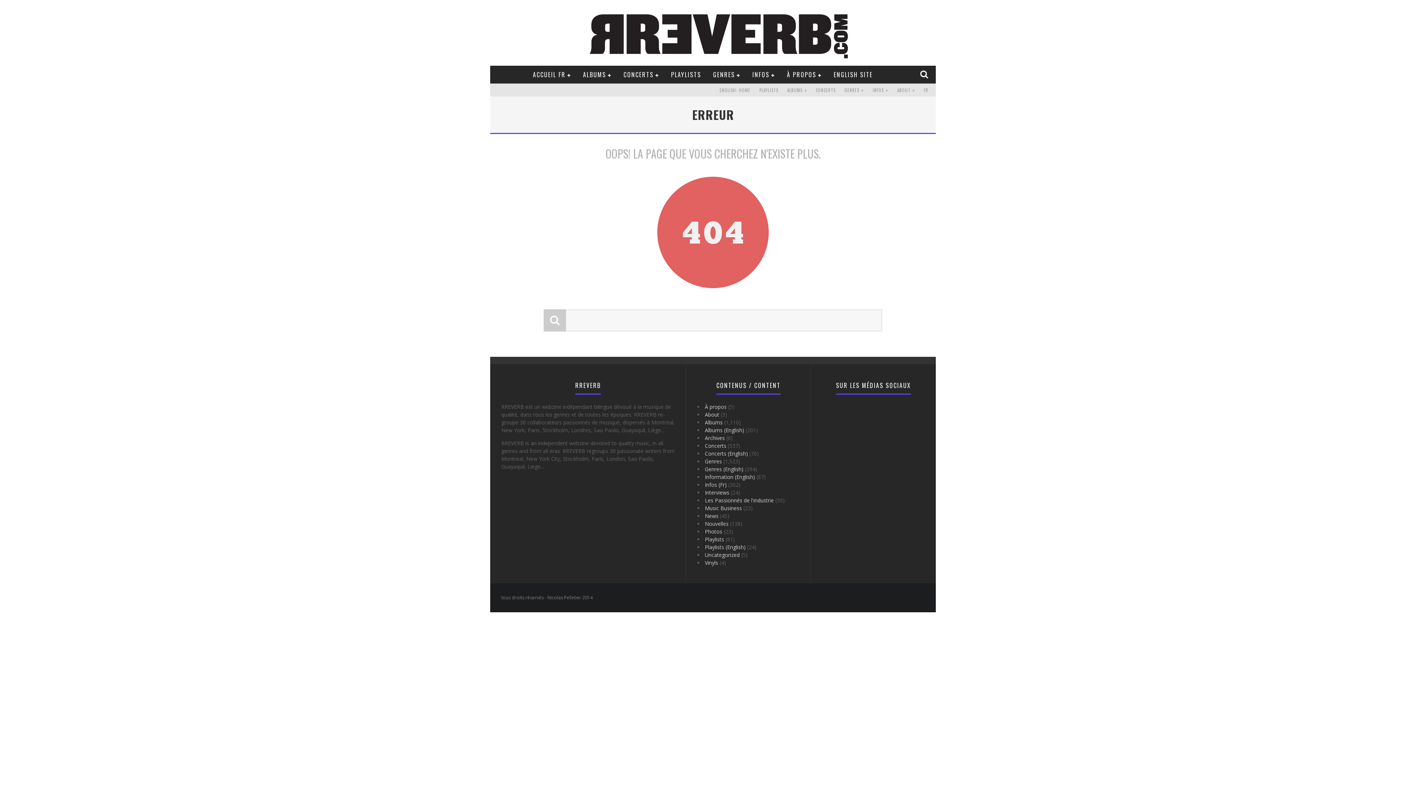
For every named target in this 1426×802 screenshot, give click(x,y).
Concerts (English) (726, 453)
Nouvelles (717, 523)
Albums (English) (724, 430)
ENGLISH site (853, 74)
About (904, 90)
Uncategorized (722, 554)
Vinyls (711, 562)
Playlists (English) (725, 547)
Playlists (686, 74)
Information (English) (730, 476)
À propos (801, 74)
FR (926, 90)
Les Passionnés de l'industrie (739, 500)
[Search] (925, 74)
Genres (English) (724, 469)
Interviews (717, 492)
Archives (715, 437)
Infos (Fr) (716, 484)
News (712, 515)
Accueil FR (549, 74)
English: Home (735, 90)
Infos (760, 74)
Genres (724, 74)
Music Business (723, 508)
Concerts (639, 74)
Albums (594, 74)
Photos (713, 531)
